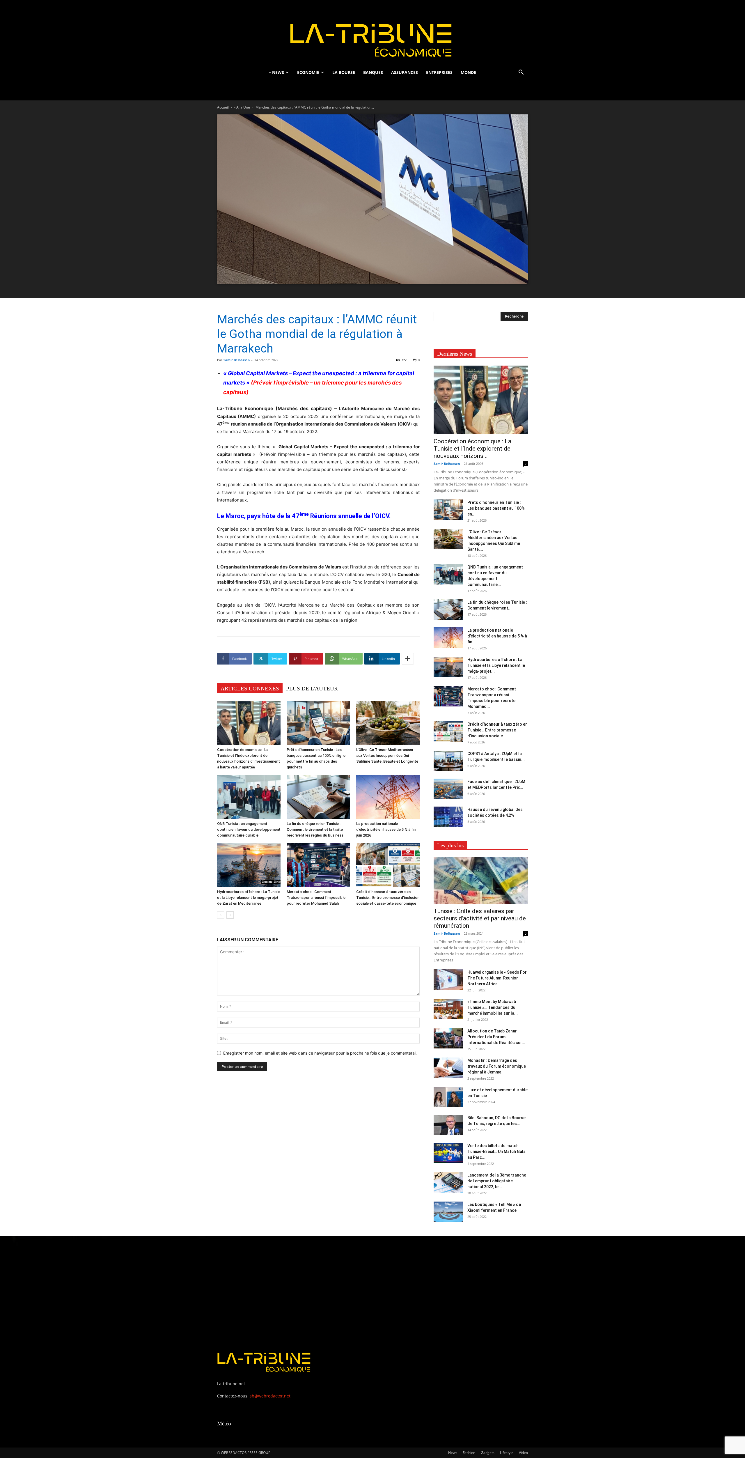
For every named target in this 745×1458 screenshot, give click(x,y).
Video (523, 1452)
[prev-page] (220, 915)
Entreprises (439, 72)
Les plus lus (450, 845)
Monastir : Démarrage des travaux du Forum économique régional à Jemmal (496, 1066)
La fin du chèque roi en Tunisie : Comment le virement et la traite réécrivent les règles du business (315, 829)
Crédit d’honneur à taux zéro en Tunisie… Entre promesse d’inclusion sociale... (497, 730)
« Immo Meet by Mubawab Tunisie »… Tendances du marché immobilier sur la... (492, 1007)
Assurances (404, 72)
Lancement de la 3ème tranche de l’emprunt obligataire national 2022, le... (496, 1181)
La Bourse (343, 72)
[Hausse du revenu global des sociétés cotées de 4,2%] (448, 817)
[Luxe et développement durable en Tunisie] (448, 1097)
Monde (468, 72)
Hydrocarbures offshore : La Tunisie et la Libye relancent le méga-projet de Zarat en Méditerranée (248, 898)
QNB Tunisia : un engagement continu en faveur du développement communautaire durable (249, 829)
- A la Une (242, 107)
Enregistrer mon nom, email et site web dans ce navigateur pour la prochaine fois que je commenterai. (320, 1052)
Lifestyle (506, 1452)
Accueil (223, 107)
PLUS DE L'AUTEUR (312, 688)
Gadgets (487, 1452)
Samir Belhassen (237, 360)
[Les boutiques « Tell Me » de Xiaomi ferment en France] (448, 1212)
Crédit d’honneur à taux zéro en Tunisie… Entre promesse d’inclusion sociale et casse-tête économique (387, 898)
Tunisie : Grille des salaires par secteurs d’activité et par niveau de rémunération (480, 918)
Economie (308, 72)
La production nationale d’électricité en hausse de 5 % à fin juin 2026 (386, 829)
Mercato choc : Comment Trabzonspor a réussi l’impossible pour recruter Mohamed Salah (316, 898)
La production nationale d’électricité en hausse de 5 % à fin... (497, 636)
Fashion (469, 1452)
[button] (521, 73)
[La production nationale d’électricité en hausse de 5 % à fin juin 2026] (388, 797)
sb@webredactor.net (270, 1396)
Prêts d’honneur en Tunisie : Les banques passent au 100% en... (496, 508)
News (452, 1452)
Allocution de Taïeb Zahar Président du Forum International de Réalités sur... (496, 1037)
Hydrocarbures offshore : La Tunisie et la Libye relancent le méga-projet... (496, 665)
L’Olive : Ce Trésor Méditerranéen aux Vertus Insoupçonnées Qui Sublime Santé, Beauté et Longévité (387, 755)
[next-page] (230, 915)
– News (276, 72)
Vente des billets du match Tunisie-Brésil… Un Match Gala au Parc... (496, 1151)
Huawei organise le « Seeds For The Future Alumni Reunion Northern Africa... (497, 978)
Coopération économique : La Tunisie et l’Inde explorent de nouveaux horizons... (472, 448)
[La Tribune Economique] (372, 32)
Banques (373, 72)
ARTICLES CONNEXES (250, 688)
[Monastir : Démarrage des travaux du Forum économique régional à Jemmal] (448, 1067)
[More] (408, 659)
